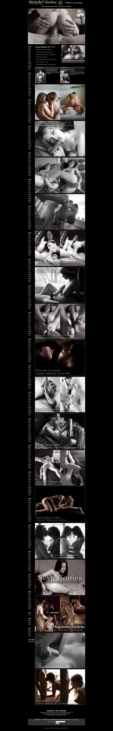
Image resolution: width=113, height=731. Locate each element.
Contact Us (68, 6)
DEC (29, 48)
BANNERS (53, 713)
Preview (79, 3)
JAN (29, 69)
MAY (29, 62)
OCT (29, 52)
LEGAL (57, 713)
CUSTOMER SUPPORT (65, 713)
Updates (48, 6)
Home (43, 6)
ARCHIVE (31, 641)
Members (69, 3)
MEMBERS (50, 711)
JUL (29, 58)
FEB (29, 67)
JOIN (57, 711)
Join (74, 3)
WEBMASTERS (46, 713)
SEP (29, 54)
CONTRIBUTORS (62, 712)
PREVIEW (63, 711)
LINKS (64, 714)
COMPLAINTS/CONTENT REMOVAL (55, 714)
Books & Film (53, 6)
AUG (29, 56)
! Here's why (45, 47)
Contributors (61, 6)
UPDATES (48, 712)
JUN (29, 60)
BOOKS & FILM (54, 712)
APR (29, 64)
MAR (29, 65)
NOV (29, 50)
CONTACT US (70, 712)
